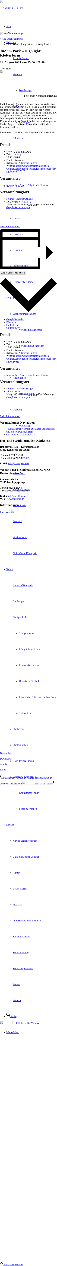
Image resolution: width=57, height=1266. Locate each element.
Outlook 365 (12, 325)
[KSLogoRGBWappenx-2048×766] (11, 8)
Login (3, 769)
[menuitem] (35, 330)
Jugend (33, 163)
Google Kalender (15, 319)
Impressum (5, 512)
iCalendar (11, 322)
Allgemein (24, 163)
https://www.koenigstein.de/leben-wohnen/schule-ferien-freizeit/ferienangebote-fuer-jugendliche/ (31, 168)
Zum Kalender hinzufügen (13, 273)
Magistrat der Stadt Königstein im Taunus (27, 185)
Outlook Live (13, 328)
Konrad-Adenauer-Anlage (19, 198)
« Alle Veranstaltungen (11, 38)
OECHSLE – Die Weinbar (20, 434)
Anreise (4, 764)
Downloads (6, 758)
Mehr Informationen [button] (10, 226)
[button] (28, 212)
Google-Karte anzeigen (18, 207)
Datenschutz (6, 753)
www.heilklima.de (15, 499)
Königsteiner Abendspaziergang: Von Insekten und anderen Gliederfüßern (30, 430)
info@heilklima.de (17, 496)
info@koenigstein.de (18, 463)
